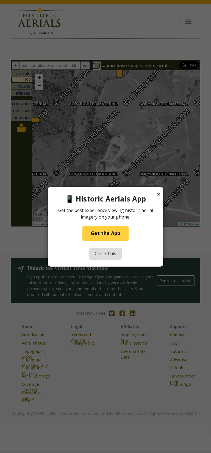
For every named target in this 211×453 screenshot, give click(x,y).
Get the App (105, 233)
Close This (105, 254)
